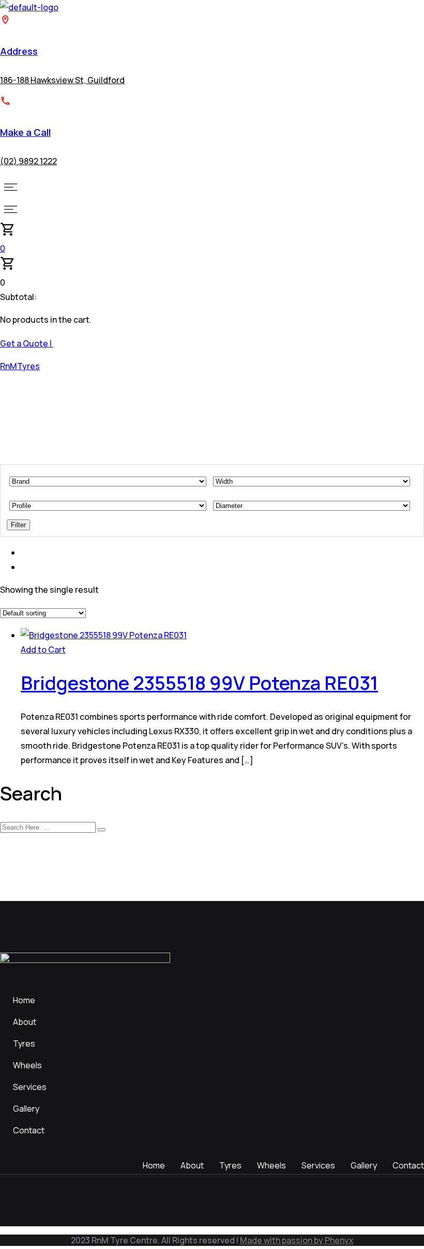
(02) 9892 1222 (28, 161)
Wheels (27, 1065)
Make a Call (25, 132)
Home (24, 1000)
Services (30, 1087)
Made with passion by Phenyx (297, 1240)
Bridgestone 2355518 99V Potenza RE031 (199, 682)
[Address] (5, 22)
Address (19, 51)
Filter (18, 525)
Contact (28, 1130)
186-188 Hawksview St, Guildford (62, 80)
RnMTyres (20, 366)
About (24, 1021)
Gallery (26, 1108)
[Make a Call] (5, 103)
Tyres (24, 1043)
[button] (212, 188)
